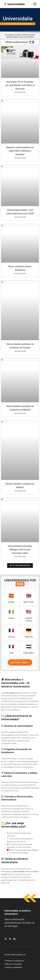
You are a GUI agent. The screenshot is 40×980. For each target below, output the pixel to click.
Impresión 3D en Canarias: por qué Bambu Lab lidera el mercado (20, 85)
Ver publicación (20, 92)
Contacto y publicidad (13, 967)
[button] (20, 565)
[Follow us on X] (5, 939)
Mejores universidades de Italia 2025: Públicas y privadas (20, 151)
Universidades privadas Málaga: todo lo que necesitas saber (20, 549)
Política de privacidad (13, 964)
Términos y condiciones (14, 961)
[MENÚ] (34, 4)
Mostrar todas (20, 662)
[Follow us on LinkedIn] (14, 939)
